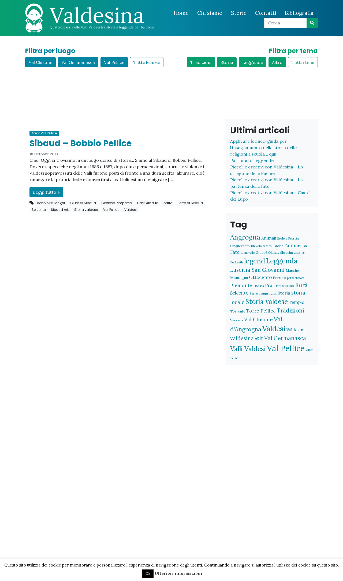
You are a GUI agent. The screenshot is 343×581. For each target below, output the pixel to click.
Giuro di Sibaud (83, 203)
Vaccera (236, 320)
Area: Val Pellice (44, 133)
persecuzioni (295, 278)
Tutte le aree (146, 62)
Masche (292, 270)
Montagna (239, 277)
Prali (270, 285)
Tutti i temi (303, 62)
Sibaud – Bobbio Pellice (80, 143)
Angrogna (245, 237)
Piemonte (241, 285)
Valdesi (130, 209)
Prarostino (285, 286)
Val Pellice (114, 62)
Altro (277, 62)
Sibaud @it (60, 209)
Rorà (301, 285)
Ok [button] (148, 573)
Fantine (292, 245)
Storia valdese (86, 209)
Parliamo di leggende (252, 160)
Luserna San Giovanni (257, 270)
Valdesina (295, 329)
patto (167, 203)
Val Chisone (40, 62)
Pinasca (258, 286)
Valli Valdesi (248, 348)
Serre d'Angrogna (263, 293)
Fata (304, 246)
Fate (234, 252)
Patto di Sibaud (190, 203)
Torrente (237, 311)
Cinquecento (240, 246)
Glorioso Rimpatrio (116, 203)
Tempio (296, 302)
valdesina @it (246, 338)
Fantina (278, 246)
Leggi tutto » (46, 192)
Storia (227, 62)
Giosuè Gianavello (270, 252)
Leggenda (282, 260)
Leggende (252, 62)
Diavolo (256, 246)
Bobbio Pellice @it (51, 203)
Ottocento (260, 277)
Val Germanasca (78, 62)
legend (254, 260)
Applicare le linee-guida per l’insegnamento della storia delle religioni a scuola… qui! (263, 147)
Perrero (279, 277)
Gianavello (247, 253)
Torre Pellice (261, 311)
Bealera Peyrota (288, 238)
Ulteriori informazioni (178, 573)
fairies (267, 246)
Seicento (39, 209)
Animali (268, 238)
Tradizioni (200, 62)
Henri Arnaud (147, 203)
